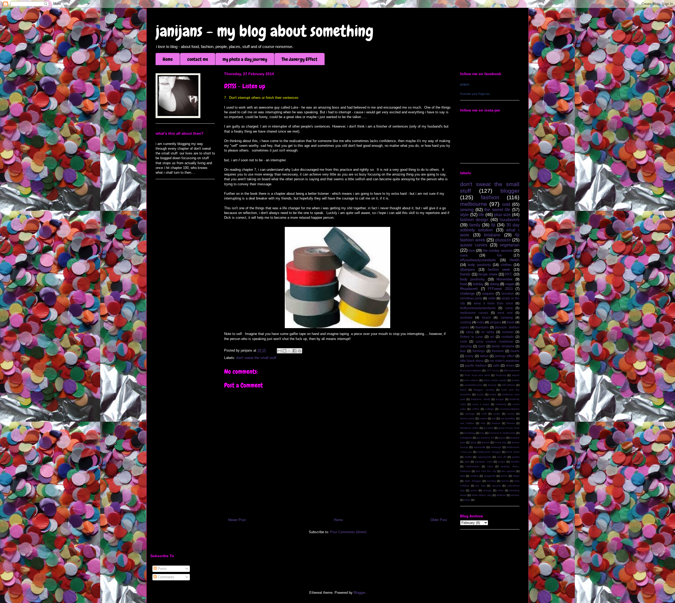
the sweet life (497, 209)
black (463, 389)
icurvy (469, 356)
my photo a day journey (245, 59)
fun (499, 255)
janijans (465, 84)
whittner (501, 495)
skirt (462, 475)
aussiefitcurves (474, 384)
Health (514, 260)
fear (463, 351)
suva (463, 255)
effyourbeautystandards (478, 260)
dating (494, 284)
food (463, 284)
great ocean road (509, 427)
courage (470, 413)
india (480, 322)
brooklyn (508, 293)
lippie (473, 442)
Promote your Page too (475, 93)
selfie (492, 298)
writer (467, 499)
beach (486, 317)
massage (496, 447)
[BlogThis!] (284, 350)
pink (467, 461)
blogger (509, 191)
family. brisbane (502, 346)
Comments (165, 577)
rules (490, 466)
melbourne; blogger (489, 451)
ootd (506, 204)
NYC (508, 274)
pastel (515, 456)
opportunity (484, 456)
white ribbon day (481, 495)
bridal (493, 394)
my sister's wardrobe (504, 360)
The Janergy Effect (299, 59)
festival (496, 423)
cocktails (507, 336)
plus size (502, 214)
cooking (465, 322)
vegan (509, 284)
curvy (509, 308)
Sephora (501, 375)
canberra (501, 404)
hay (482, 432)
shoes (510, 365)
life (481, 214)
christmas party (471, 298)
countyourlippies (509, 408)
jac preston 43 (485, 437)
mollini (468, 456)
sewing (467, 209)
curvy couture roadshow (494, 341)
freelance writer (469, 427)
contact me (197, 59)
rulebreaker (472, 466)
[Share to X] (289, 350)
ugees (464, 327)
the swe (480, 485)
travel (511, 322)
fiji (493, 225)
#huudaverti (469, 289)
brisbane (492, 235)
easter (483, 418)
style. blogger (473, 480)
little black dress (472, 360)
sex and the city (486, 471)
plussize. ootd (484, 461)
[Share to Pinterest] (299, 350)
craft (484, 413)
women (515, 495)
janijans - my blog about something (265, 31)
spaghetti (489, 475)
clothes (506, 265)
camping (506, 317)
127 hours (492, 370)
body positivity (479, 265)
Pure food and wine (477, 375)
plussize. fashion (507, 327)
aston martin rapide (495, 380)
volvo (500, 490)
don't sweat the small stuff (256, 358)
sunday (491, 480)
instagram (466, 437)
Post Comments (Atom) (348, 532)
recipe (501, 461)
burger (500, 399)
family (474, 225)
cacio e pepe (481, 404)
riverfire (515, 461)
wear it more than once (493, 303)
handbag (469, 432)
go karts (488, 427)
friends (465, 274)
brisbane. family (480, 399)
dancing (466, 346)
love (472, 250)
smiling (474, 475)
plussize (503, 240)
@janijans (467, 269)
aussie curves (473, 245)
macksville (480, 447)
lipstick (485, 442)
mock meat (512, 451)
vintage (487, 490)
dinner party (467, 418)
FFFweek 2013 (500, 289)
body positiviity (472, 279)
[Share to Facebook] (294, 350)
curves (511, 413)
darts (481, 346)
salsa (470, 332)
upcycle (496, 485)
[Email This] (279, 350)
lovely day (500, 442)
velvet (473, 490)
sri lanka (487, 332)
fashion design (474, 219)
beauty (492, 384)
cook (463, 341)
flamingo (478, 351)
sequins (488, 293)
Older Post (439, 520)
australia (466, 317)
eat (494, 418)
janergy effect (504, 356)
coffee (475, 408)
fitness (511, 423)
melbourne (473, 204)
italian (484, 356)
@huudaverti (511, 370)
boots (480, 394)
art (492, 336)
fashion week (499, 269)
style (464, 214)
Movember (504, 279)
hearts (514, 351)
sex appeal (508, 471)
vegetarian (509, 245)
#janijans (482, 327)
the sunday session (498, 250)
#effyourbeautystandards (478, 308)
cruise (496, 413)
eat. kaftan (467, 423)
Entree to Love (471, 336)
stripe (516, 475)
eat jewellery (507, 418)
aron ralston (471, 380)
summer (508, 332)
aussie (515, 380)
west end (505, 312)
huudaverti (509, 219)
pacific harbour (476, 365)
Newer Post (237, 520)
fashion (490, 197)
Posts (162, 569)
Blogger (359, 593)
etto (483, 423)
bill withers (508, 384)
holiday (478, 284)
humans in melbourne (502, 432)
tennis (505, 480)
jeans (502, 437)
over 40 (502, 456)
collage (489, 408)
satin (496, 365)
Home (168, 59)
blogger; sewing (484, 389)
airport (515, 375)
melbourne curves (474, 312)
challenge (467, 293)
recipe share (487, 274)
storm (504, 475)
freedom (498, 351)
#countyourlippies (470, 370)
